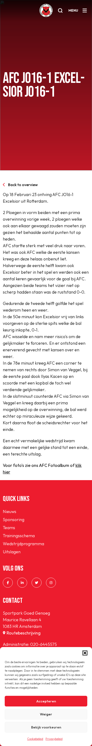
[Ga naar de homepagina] (46, 10)
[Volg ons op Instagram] (51, 583)
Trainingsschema (19, 535)
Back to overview (23, 184)
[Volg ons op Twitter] (37, 583)
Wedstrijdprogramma (23, 543)
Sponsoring (13, 519)
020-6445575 (43, 644)
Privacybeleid (54, 739)
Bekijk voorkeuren (46, 727)
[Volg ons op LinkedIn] (22, 583)
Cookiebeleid (35, 739)
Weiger (46, 714)
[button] (85, 653)
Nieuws (9, 511)
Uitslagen (12, 551)
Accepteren (46, 701)
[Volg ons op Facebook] (8, 583)
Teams (9, 527)
